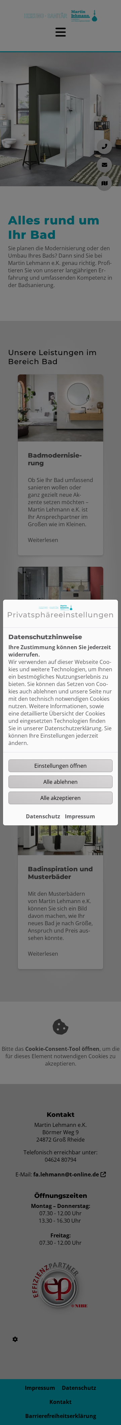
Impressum (80, 816)
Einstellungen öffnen (60, 765)
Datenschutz (43, 816)
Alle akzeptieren (60, 798)
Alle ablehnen (60, 782)
